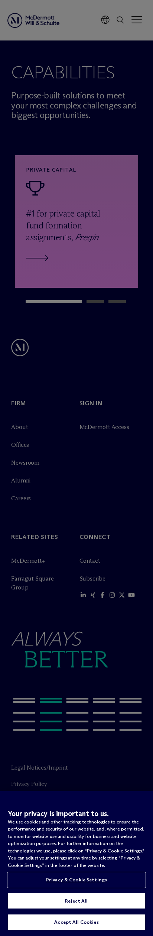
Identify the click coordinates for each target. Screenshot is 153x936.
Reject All (76, 901)
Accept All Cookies (76, 922)
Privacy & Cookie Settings (76, 880)
